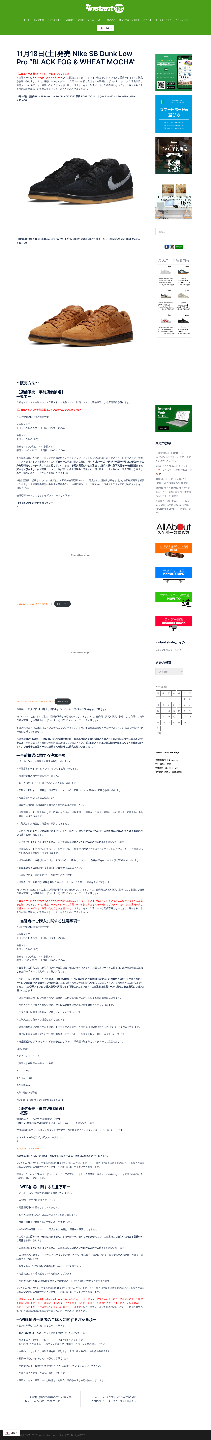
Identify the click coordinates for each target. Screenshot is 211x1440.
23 (189, 716)
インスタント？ (55, 20)
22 (184, 716)
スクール (147, 20)
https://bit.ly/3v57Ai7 (28, 1148)
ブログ (81, 20)
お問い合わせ (182, 20)
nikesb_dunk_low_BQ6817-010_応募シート (35, 604)
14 (179, 710)
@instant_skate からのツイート (172, 649)
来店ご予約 (39, 20)
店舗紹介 (70, 20)
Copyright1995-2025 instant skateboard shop (39, 1435)
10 (158, 710)
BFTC (82, 1435)
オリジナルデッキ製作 (129, 20)
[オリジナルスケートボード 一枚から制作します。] (173, 200)
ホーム (27, 20)
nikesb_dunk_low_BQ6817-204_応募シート (35, 701)
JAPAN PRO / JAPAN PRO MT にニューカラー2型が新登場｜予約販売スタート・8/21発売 (173, 492)
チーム (91, 20)
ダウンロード (62, 604)
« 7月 (158, 733)
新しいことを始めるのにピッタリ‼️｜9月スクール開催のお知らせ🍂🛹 (173, 469)
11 (163, 710)
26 (168, 722)
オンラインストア (163, 20)
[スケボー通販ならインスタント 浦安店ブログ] (105, 9)
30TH (100, 20)
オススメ (111, 20)
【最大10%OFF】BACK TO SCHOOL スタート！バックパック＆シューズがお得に (173, 457)
